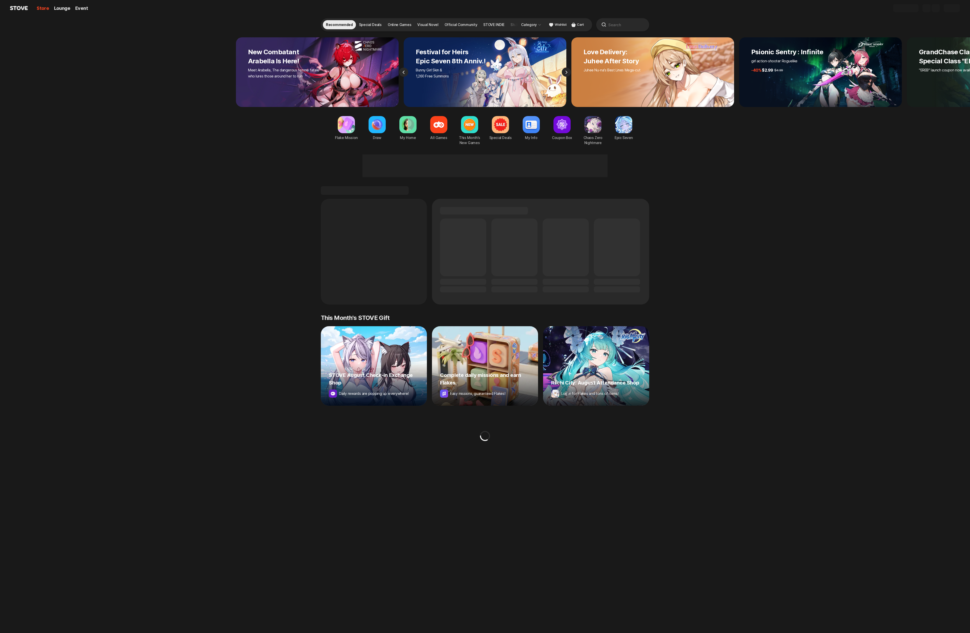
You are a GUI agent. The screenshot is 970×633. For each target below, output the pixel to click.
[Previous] (403, 72)
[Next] (566, 72)
